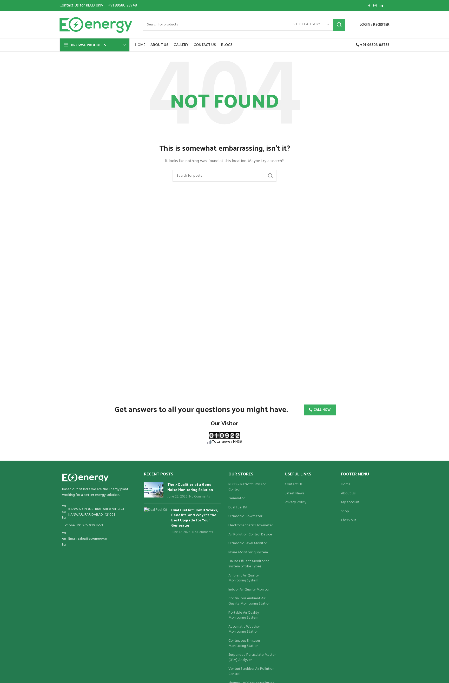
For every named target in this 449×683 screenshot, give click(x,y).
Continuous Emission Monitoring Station (244, 643)
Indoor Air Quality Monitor (248, 589)
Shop (345, 511)
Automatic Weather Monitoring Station (244, 629)
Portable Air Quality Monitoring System (243, 615)
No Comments (199, 496)
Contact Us (293, 484)
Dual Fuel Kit (238, 507)
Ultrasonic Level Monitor (247, 543)
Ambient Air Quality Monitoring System (243, 578)
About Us (348, 493)
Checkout (348, 520)
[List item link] (98, 525)
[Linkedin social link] (381, 5)
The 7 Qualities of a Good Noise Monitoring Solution (190, 487)
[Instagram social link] (375, 5)
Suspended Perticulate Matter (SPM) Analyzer (252, 657)
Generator (236, 498)
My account (350, 502)
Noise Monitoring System (248, 552)
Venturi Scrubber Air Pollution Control (251, 671)
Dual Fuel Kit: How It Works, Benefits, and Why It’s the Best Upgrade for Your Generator (194, 517)
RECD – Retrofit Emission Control (247, 487)
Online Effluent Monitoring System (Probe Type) (248, 564)
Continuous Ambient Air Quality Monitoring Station (249, 601)
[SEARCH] (339, 25)
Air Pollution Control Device (250, 534)
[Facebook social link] (369, 5)
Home (346, 484)
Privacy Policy (295, 502)
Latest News (294, 493)
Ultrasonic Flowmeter (245, 516)
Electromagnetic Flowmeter (250, 525)
